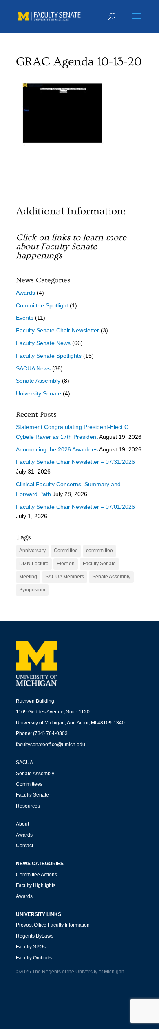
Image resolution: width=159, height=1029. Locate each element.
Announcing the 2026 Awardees (57, 449)
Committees (29, 784)
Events (24, 317)
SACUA (24, 762)
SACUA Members (64, 577)
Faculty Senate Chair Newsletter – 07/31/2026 (75, 461)
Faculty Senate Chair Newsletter (57, 330)
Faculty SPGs (31, 947)
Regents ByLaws (34, 936)
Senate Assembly (38, 380)
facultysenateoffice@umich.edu (50, 744)
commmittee (99, 550)
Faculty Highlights (35, 885)
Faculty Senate (99, 563)
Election (66, 563)
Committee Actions (36, 875)
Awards (25, 292)
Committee (66, 550)
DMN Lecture (34, 563)
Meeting (28, 577)
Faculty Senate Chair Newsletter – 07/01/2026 (75, 506)
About (22, 824)
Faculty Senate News (43, 343)
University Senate (38, 393)
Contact (24, 845)
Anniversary (32, 550)
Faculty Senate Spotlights (49, 355)
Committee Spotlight (42, 305)
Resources (28, 806)
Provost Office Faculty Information (53, 925)
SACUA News (33, 368)
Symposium (32, 590)
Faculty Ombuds (34, 958)
